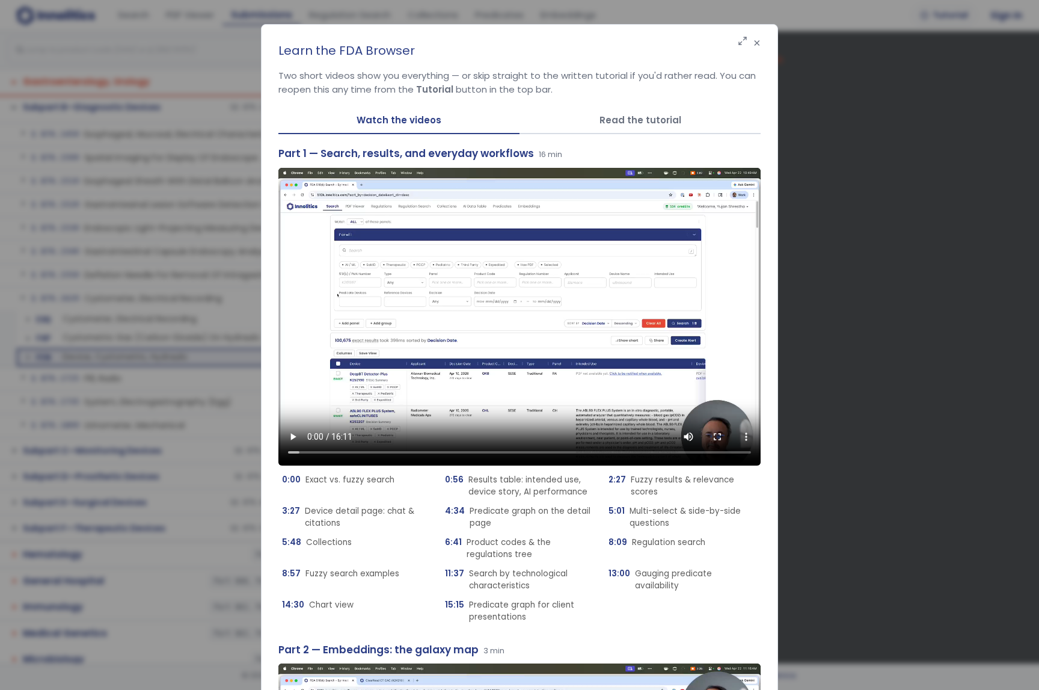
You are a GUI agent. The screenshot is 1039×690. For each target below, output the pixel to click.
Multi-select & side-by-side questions (674, 517)
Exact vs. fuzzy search (338, 479)
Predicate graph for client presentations (509, 611)
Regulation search (656, 542)
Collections (317, 542)
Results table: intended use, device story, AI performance (516, 485)
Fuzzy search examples (340, 573)
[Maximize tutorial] (743, 42)
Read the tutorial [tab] (640, 120)
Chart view (318, 605)
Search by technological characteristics (506, 579)
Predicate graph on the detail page (517, 517)
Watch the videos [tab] (399, 120)
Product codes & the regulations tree (498, 548)
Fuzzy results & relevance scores (671, 485)
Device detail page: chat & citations (348, 517)
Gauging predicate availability (660, 579)
